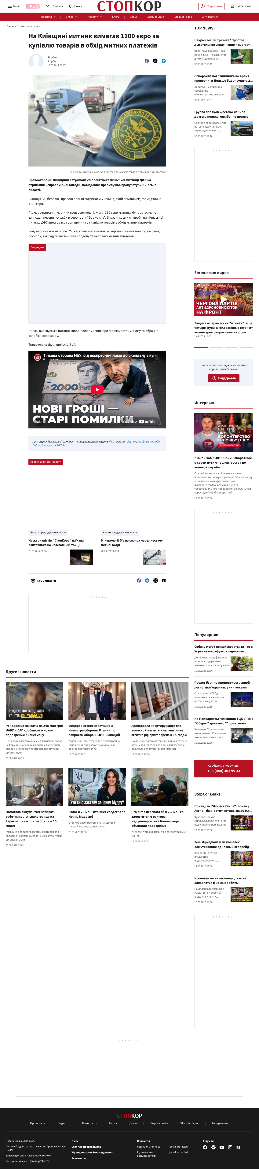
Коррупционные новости (45, 462)
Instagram (48, 445)
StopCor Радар (183, 17)
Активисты (78, 1158)
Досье (133, 17)
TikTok (60, 445)
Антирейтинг (210, 17)
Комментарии (46, 581)
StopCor (52, 57)
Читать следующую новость (120, 533)
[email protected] (40, 1161)
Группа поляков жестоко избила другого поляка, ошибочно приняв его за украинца (221, 117)
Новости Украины (30, 26)
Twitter (36, 445)
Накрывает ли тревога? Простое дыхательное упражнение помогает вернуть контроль (222, 45)
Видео (69, 17)
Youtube (154, 442)
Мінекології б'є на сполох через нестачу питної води (132, 542)
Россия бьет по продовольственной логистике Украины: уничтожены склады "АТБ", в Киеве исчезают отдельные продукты (222, 689)
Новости (92, 17)
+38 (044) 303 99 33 (223, 771)
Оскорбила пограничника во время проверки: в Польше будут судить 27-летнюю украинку (223, 81)
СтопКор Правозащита (86, 1147)
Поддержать (214, 6)
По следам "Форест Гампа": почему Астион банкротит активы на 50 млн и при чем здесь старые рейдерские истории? (222, 813)
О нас (74, 1141)
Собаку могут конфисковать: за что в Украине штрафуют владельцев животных (223, 651)
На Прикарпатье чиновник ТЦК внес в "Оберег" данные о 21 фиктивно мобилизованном (223, 723)
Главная (11, 26)
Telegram (130, 442)
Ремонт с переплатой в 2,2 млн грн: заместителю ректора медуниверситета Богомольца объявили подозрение (158, 819)
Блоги (115, 17)
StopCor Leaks (155, 17)
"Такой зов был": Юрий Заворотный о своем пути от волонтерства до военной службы (223, 463)
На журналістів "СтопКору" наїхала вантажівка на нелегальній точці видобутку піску (56, 545)
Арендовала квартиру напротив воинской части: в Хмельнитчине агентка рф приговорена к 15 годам (159, 730)
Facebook (143, 442)
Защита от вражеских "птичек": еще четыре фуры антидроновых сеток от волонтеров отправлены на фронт (223, 328)
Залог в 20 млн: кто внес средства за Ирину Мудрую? (96, 814)
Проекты (46, 17)
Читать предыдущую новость (48, 533)
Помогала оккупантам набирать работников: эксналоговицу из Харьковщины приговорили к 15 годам (31, 819)
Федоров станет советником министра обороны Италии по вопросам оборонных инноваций (94, 730)
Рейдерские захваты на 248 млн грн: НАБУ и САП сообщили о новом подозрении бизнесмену (34, 730)
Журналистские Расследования (92, 1153)
